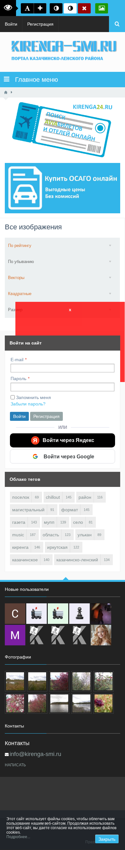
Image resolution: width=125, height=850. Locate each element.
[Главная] (5, 92)
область (51, 534)
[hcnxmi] (58, 613)
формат (69, 509)
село (78, 522)
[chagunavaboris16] (79, 613)
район (85, 497)
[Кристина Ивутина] (79, 635)
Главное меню (33, 79)
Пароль (18, 378)
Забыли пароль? (28, 403)
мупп (49, 522)
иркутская (57, 547)
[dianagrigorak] (101, 613)
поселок (20, 497)
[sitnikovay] (36, 635)
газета (18, 522)
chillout (53, 497)
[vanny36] (101, 635)
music (18, 534)
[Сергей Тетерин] (15, 613)
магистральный (28, 509)
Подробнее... (18, 837)
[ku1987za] (36, 613)
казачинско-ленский (77, 559)
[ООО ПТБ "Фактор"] (58, 635)
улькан (85, 534)
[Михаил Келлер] (15, 635)
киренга (20, 547)
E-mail (17, 359)
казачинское (25, 559)
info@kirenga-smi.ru (35, 754)
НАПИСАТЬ (15, 765)
